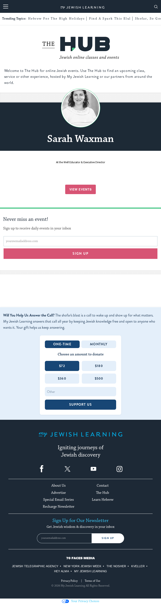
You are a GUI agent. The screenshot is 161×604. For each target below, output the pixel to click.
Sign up (81, 253)
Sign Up (108, 538)
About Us (58, 485)
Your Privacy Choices (85, 601)
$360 (62, 378)
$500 (99, 378)
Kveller (138, 566)
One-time (62, 344)
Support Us (80, 404)
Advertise (58, 492)
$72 (62, 365)
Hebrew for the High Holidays (56, 19)
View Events (80, 189)
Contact (103, 485)
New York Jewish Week (82, 566)
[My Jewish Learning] (80, 438)
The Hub (102, 492)
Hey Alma (61, 571)
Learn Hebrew (102, 499)
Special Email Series (58, 499)
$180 (99, 365)
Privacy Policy (69, 581)
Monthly (98, 344)
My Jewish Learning (90, 571)
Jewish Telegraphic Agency (35, 566)
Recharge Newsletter (58, 506)
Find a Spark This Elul (110, 19)
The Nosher (116, 566)
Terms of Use (92, 581)
